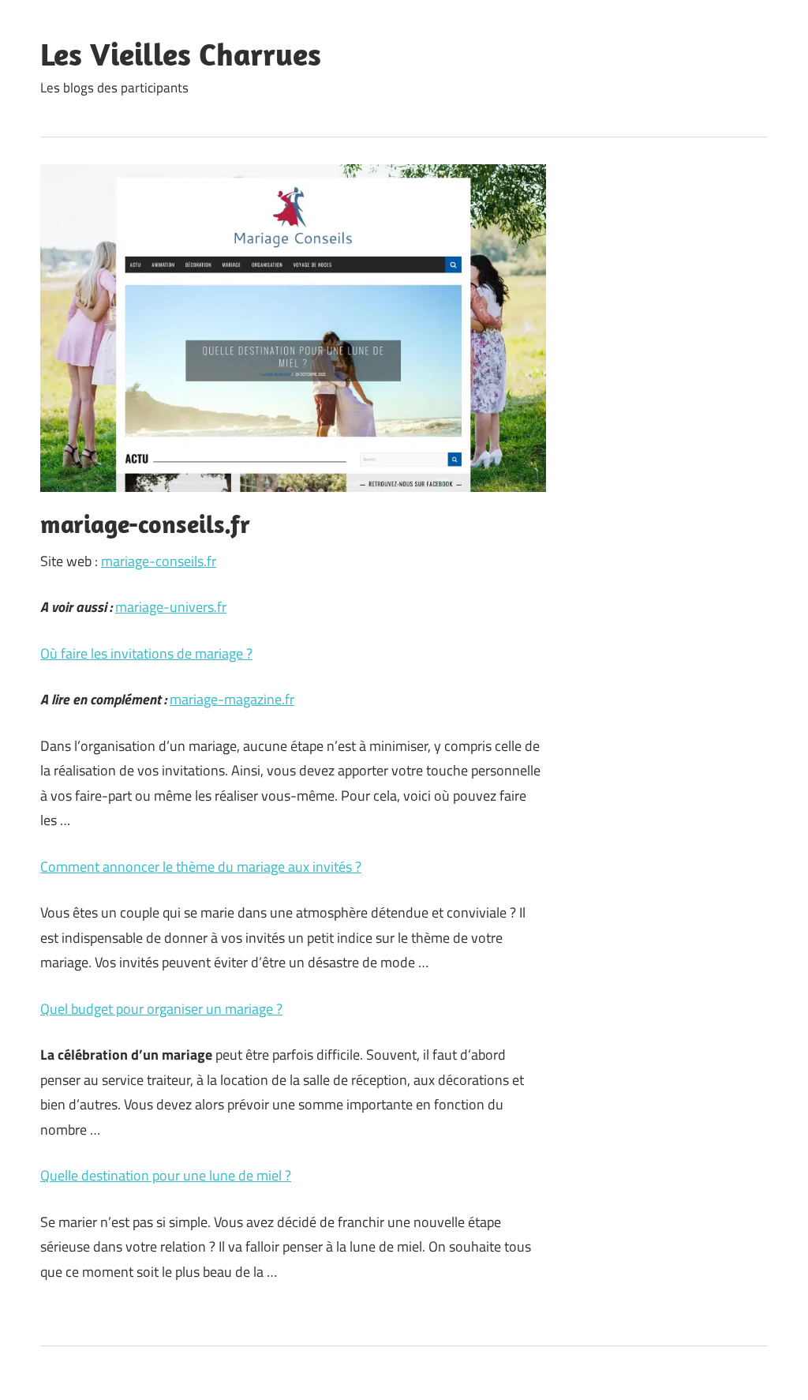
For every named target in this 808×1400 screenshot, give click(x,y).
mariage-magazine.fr (232, 699)
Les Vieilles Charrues (180, 53)
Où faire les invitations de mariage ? (146, 653)
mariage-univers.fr (170, 606)
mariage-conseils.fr (158, 561)
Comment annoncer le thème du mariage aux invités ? (200, 866)
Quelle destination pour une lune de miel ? (165, 1175)
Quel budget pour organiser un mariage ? (161, 1008)
